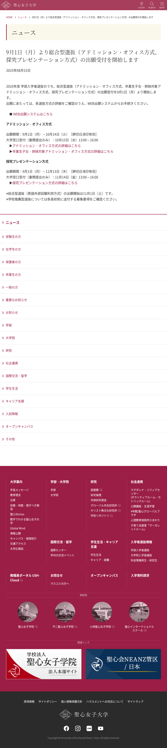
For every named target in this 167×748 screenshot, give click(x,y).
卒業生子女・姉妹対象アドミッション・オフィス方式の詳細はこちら (62, 151)
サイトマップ (135, 701)
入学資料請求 (140, 575)
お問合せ (57, 575)
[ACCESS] (141, 5)
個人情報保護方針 (71, 701)
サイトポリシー (47, 701)
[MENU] (162, 5)
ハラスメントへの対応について (104, 701)
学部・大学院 (60, 481)
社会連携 (137, 481)
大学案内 (16, 481)
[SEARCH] (152, 5)
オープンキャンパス (104, 575)
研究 (94, 481)
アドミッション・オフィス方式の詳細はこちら (46, 145)
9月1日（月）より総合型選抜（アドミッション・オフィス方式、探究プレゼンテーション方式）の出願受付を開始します (92, 17)
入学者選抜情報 (141, 542)
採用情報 (29, 701)
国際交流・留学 (61, 542)
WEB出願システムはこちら (33, 113)
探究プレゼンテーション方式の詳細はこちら (45, 182)
